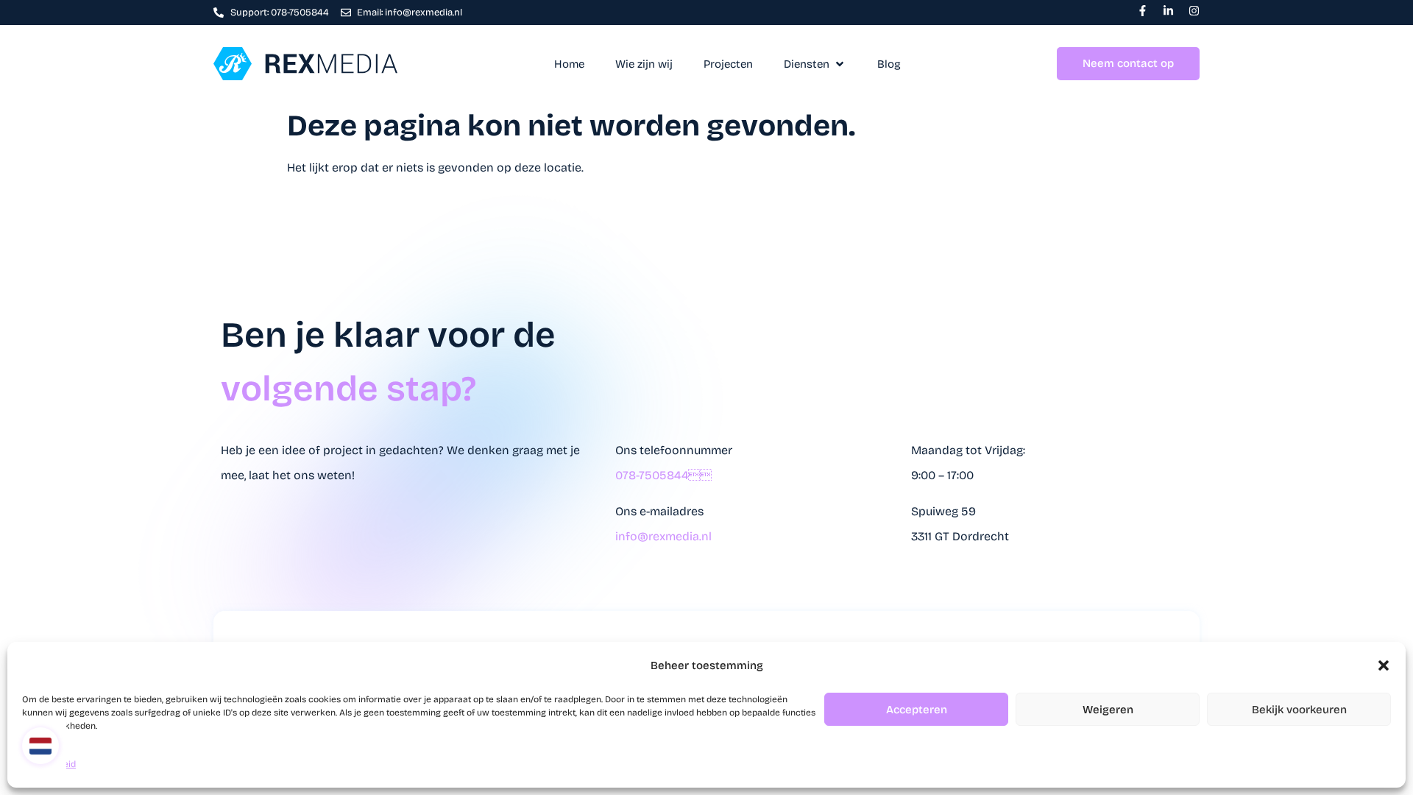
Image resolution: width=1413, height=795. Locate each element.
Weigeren (1108, 709)
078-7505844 (663, 475)
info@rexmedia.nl (663, 536)
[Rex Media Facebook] (1142, 10)
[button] (1383, 665)
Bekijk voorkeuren (1299, 709)
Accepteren (916, 709)
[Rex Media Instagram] (1194, 10)
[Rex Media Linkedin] (1168, 10)
